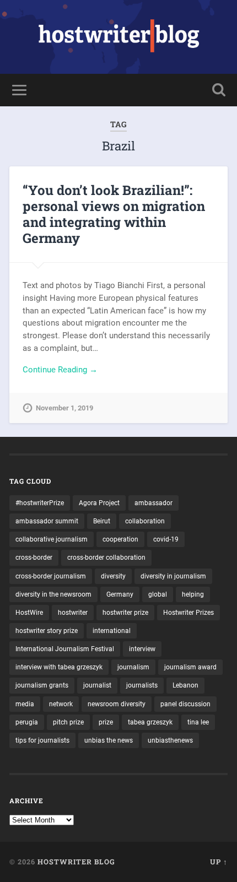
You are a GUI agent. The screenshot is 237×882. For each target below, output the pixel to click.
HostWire (29, 612)
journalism (133, 667)
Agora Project (99, 503)
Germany (119, 594)
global (157, 594)
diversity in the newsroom (53, 594)
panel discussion (185, 704)
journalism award (190, 667)
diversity (113, 576)
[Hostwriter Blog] (119, 37)
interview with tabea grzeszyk (59, 667)
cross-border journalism (50, 576)
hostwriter (73, 612)
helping (193, 594)
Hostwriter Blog (76, 861)
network (61, 704)
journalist (97, 685)
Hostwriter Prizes (188, 612)
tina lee (198, 722)
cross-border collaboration (106, 557)
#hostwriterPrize (39, 503)
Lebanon (185, 685)
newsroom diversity (117, 704)
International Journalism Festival (64, 649)
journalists (142, 685)
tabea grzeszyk (150, 722)
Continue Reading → (60, 370)
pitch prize (68, 722)
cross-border (33, 557)
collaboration (145, 521)
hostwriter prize (125, 612)
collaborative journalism (51, 539)
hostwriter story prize (46, 631)
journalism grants (41, 685)
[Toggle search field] (218, 90)
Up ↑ (219, 861)
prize (106, 722)
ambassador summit (46, 521)
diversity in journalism (173, 576)
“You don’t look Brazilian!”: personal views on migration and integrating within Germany (114, 213)
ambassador (153, 503)
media (24, 704)
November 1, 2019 (64, 408)
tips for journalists (42, 740)
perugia (26, 722)
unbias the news (108, 740)
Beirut (101, 521)
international (112, 631)
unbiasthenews (170, 740)
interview (142, 649)
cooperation (120, 539)
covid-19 (166, 539)
